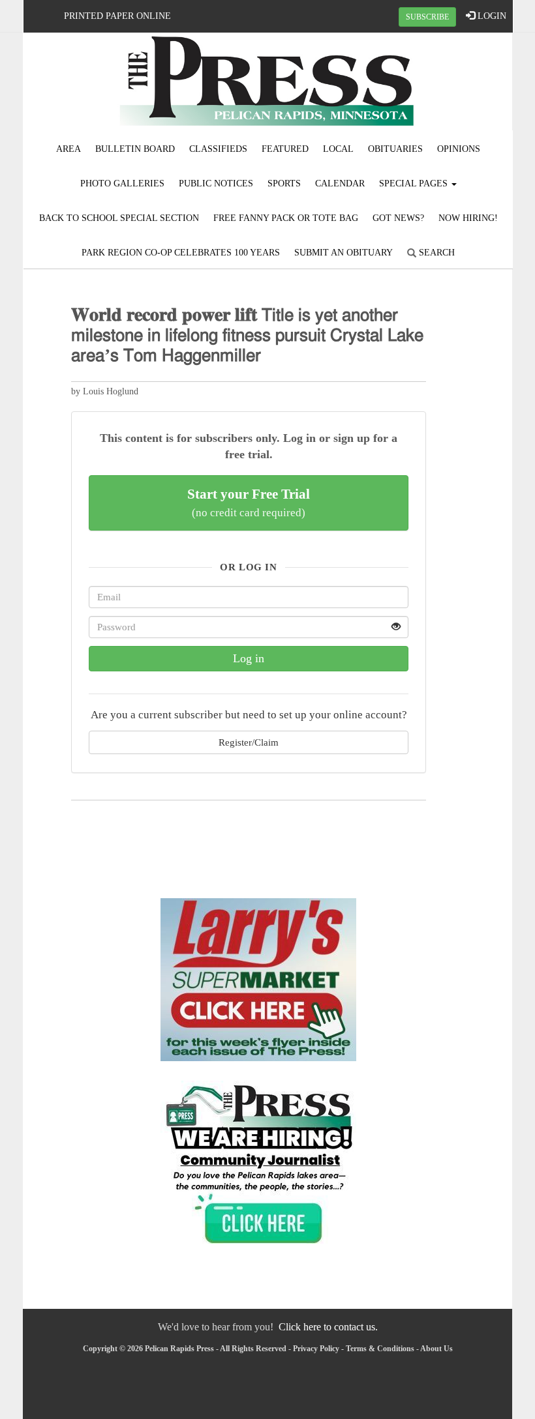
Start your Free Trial (248, 502)
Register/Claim (249, 742)
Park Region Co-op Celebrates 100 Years (181, 252)
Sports (284, 183)
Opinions (458, 149)
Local (338, 149)
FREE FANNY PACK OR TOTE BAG (285, 218)
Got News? (398, 218)
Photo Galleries (122, 183)
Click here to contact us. (328, 1326)
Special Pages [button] (414, 183)
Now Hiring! (468, 218)
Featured (285, 149)
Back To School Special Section (119, 218)
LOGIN (490, 16)
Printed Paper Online (117, 16)
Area (68, 149)
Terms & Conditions (380, 1348)
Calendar (340, 183)
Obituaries (395, 149)
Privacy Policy (316, 1348)
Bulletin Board (135, 149)
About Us (436, 1348)
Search (435, 252)
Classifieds (218, 149)
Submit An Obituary (343, 252)
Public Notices (216, 183)
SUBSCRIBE (427, 17)
